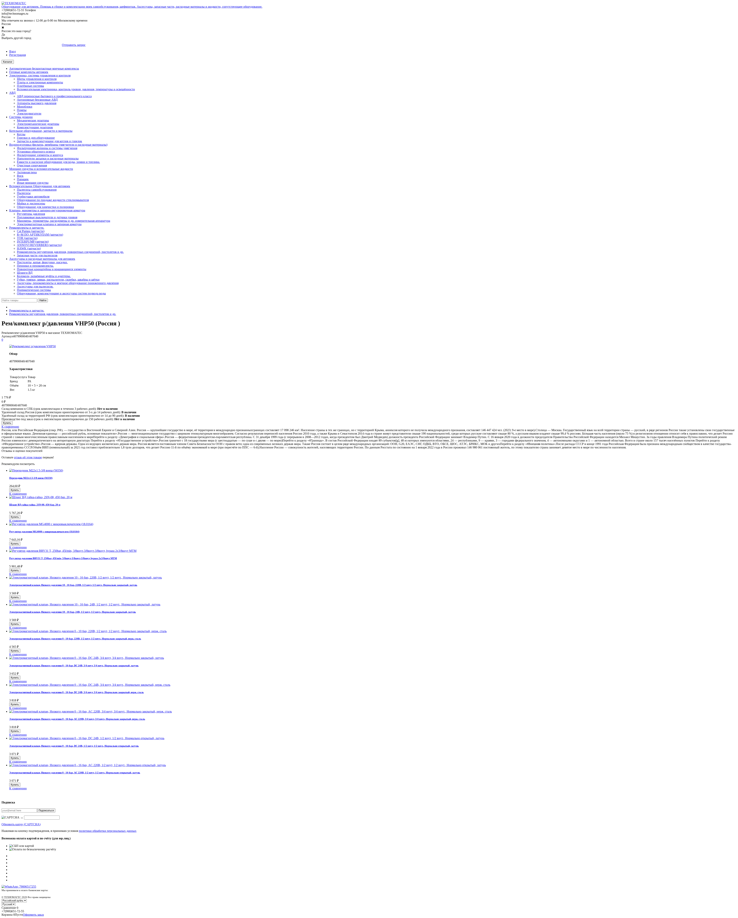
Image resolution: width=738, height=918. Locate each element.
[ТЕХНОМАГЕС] (14, 3)
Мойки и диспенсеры (31, 203)
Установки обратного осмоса (36, 151)
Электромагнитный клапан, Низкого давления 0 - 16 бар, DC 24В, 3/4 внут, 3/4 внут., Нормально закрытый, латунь (74, 665)
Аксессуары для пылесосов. (35, 286)
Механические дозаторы (33, 120)
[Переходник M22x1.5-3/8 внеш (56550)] (36, 470)
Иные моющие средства (32, 182)
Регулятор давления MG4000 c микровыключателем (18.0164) (44, 531)
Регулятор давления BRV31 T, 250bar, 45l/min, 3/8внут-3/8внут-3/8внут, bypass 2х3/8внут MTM (63, 558)
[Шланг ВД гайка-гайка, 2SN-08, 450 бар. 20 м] (40, 497)
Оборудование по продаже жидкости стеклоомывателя (53, 200)
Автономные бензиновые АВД (37, 99)
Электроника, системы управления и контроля (40, 75)
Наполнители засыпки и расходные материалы (48, 158)
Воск (20, 175)
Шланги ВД (24, 272)
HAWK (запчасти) (29, 248)
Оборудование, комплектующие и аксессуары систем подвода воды (61, 293)
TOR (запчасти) (27, 238)
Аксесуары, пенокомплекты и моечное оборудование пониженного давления (68, 283)
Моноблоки (24, 106)
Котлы (21, 134)
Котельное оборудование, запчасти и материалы (40, 130)
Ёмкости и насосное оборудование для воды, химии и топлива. (58, 162)
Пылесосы (24, 193)
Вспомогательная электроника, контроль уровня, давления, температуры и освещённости (76, 89)
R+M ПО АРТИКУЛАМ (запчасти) (40, 234)
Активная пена (27, 172)
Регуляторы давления (31, 213)
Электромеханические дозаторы (38, 124)
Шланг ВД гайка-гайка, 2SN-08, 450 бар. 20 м (34, 504)
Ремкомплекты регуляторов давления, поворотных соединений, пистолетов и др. (70, 252)
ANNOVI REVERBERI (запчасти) (39, 245)
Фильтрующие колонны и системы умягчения (47, 148)
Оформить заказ (33, 914)
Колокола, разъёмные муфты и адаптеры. (44, 276)
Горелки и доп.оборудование (36, 137)
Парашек (23, 179)
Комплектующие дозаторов (35, 127)
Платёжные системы (30, 85)
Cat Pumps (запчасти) (30, 231)
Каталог (7, 61)
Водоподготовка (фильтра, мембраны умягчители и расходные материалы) (58, 144)
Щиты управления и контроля (37, 79)
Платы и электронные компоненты (40, 82)
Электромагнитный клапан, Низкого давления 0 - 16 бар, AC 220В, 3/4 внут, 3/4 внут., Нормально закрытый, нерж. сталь (77, 719)
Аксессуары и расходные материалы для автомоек (42, 258)
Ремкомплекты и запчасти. (26, 227)
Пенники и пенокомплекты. (35, 265)
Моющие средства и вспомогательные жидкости (41, 168)
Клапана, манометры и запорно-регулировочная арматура (47, 210)
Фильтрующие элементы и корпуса (40, 155)
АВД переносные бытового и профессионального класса (54, 96)
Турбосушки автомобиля (33, 196)
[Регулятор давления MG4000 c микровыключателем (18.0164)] (51, 524)
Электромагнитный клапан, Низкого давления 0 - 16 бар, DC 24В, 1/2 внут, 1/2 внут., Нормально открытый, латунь (74, 745)
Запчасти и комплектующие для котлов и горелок (49, 141)
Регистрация (17, 55)
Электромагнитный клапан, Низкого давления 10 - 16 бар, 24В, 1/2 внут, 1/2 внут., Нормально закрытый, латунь (72, 611)
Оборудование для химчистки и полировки (45, 207)
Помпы (22, 110)
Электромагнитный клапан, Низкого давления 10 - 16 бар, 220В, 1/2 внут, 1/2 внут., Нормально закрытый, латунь (73, 585)
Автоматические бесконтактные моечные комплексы (44, 68)
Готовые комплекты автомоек (28, 72)
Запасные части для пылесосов (37, 255)
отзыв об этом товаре (28, 457)
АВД (12, 92)
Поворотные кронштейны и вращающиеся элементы (51, 269)
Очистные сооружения (32, 165)
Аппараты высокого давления (36, 103)
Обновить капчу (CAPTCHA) (21, 824)
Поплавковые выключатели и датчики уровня (47, 217)
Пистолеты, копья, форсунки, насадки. (42, 262)
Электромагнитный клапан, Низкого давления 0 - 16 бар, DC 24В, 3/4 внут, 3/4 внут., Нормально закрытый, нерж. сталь (76, 692)
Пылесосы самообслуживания (37, 189)
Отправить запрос (74, 45)
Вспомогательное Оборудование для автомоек (39, 186)
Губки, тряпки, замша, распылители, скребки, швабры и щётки (58, 279)
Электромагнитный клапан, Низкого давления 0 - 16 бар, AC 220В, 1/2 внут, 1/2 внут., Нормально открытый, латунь (74, 772)
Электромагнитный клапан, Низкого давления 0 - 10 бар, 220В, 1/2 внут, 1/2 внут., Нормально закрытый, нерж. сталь (75, 638)
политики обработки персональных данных (107, 830)
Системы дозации (21, 117)
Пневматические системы (34, 290)
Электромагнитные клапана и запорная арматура (49, 224)
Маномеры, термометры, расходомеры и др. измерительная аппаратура (63, 220)
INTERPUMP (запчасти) (33, 241)
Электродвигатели (29, 113)
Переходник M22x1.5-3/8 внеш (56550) (30, 477)
